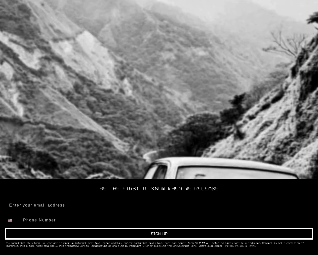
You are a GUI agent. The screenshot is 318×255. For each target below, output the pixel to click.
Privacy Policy (234, 246)
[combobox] (13, 220)
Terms (251, 246)
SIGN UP (159, 234)
